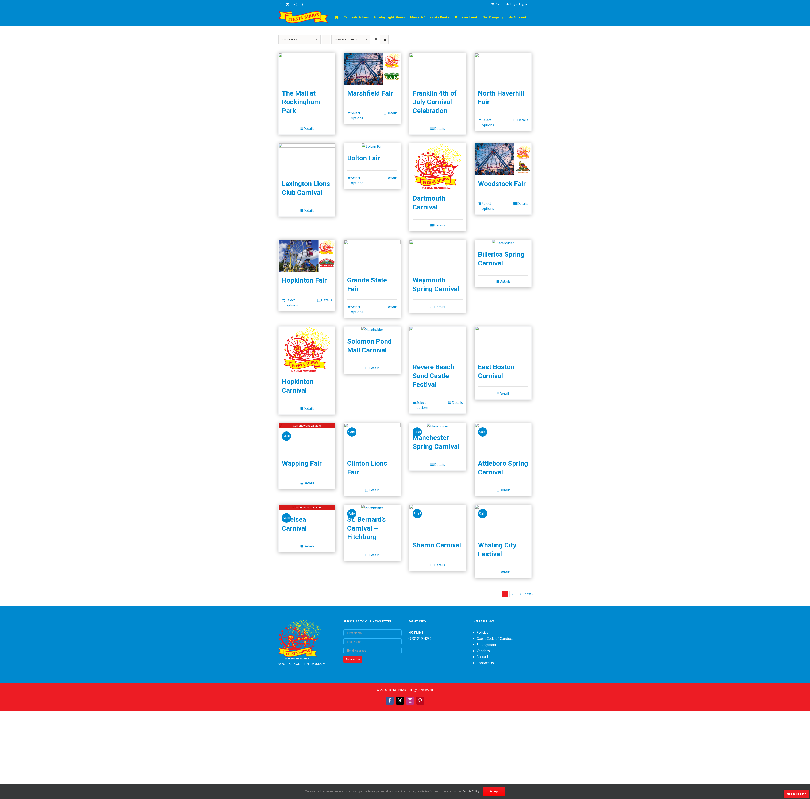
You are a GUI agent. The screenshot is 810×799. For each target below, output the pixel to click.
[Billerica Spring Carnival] (503, 243)
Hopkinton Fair (304, 280)
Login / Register (519, 4)
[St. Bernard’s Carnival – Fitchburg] (372, 508)
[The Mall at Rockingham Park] (307, 69)
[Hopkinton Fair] (307, 256)
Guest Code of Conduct (495, 638)
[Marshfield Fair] (372, 69)
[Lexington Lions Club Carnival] (307, 159)
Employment (486, 644)
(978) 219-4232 (420, 638)
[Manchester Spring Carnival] (437, 426)
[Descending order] (326, 39)
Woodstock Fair (502, 184)
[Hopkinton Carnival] (307, 350)
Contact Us (485, 662)
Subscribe (353, 659)
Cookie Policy (471, 791)
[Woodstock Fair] (503, 159)
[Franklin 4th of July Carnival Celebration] (437, 69)
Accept (494, 791)
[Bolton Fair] (372, 146)
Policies (482, 632)
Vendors (483, 650)
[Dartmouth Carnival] (437, 166)
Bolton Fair (363, 158)
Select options (357, 115)
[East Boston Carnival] (503, 342)
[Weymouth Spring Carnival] (437, 256)
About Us (484, 656)
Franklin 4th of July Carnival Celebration (435, 102)
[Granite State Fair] (372, 256)
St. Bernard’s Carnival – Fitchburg (366, 528)
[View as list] (384, 39)
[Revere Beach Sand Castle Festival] (437, 342)
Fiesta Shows (397, 690)
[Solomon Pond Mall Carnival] (372, 330)
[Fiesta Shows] (299, 622)
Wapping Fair (302, 463)
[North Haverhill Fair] (503, 69)
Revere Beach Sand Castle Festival (433, 375)
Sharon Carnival (437, 545)
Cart (498, 4)
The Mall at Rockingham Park (301, 102)
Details (308, 128)
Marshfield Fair (370, 93)
